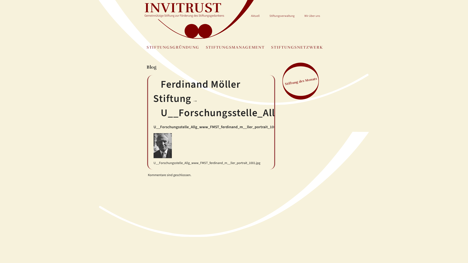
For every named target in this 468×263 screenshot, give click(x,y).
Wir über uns (312, 16)
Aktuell (255, 16)
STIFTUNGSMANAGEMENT (235, 47)
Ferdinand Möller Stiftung (196, 91)
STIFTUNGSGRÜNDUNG (173, 47)
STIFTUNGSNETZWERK (297, 47)
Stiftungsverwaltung (282, 16)
